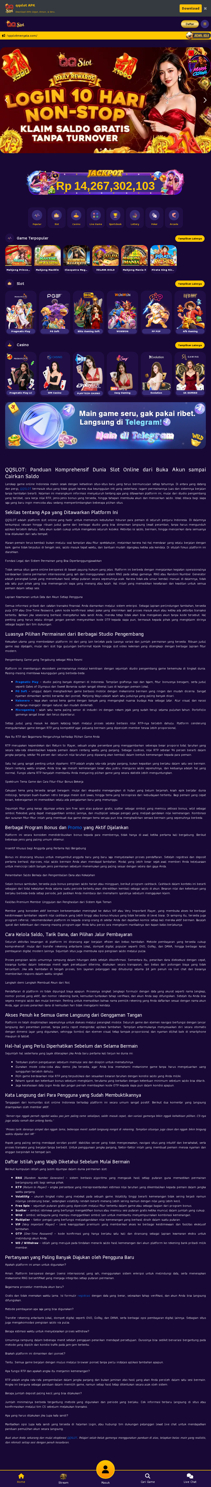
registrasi (84, 1295)
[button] (204, 100)
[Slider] (105, 100)
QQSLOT (25, 488)
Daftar (190, 23)
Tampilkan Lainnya (190, 238)
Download (190, 8)
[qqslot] (13, 24)
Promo (75, 827)
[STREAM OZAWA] (199, 65)
